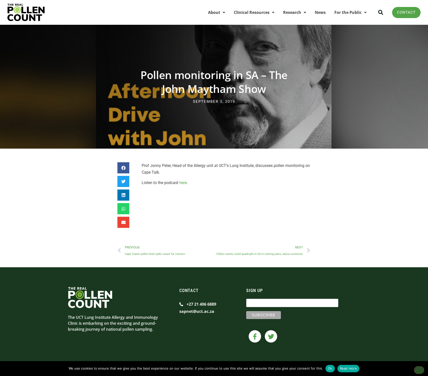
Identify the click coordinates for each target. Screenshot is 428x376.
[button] (380, 12)
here (183, 182)
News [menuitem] (320, 12)
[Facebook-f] (255, 336)
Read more (348, 368)
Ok (330, 368)
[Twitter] (271, 336)
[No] (419, 370)
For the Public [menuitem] (348, 12)
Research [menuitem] (292, 12)
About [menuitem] (214, 12)
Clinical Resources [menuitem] (251, 12)
